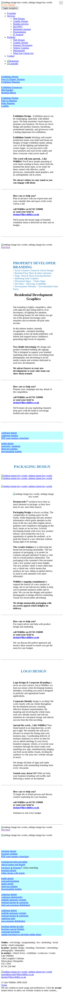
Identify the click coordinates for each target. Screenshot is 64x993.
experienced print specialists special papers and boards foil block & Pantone (14, 865)
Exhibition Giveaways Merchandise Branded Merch (11, 90)
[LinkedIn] (12, 63)
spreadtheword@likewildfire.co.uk (17, 974)
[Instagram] (13, 61)
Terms (4, 985)
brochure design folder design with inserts (13, 871)
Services (11, 16)
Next (8, 247)
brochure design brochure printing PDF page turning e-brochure (15, 854)
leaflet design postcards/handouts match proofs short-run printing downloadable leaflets (11, 883)
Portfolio (11, 37)
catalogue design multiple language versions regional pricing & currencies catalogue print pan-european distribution (14, 915)
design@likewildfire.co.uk (26, 214)
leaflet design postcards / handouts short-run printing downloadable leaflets (11, 447)
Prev (3, 247)
